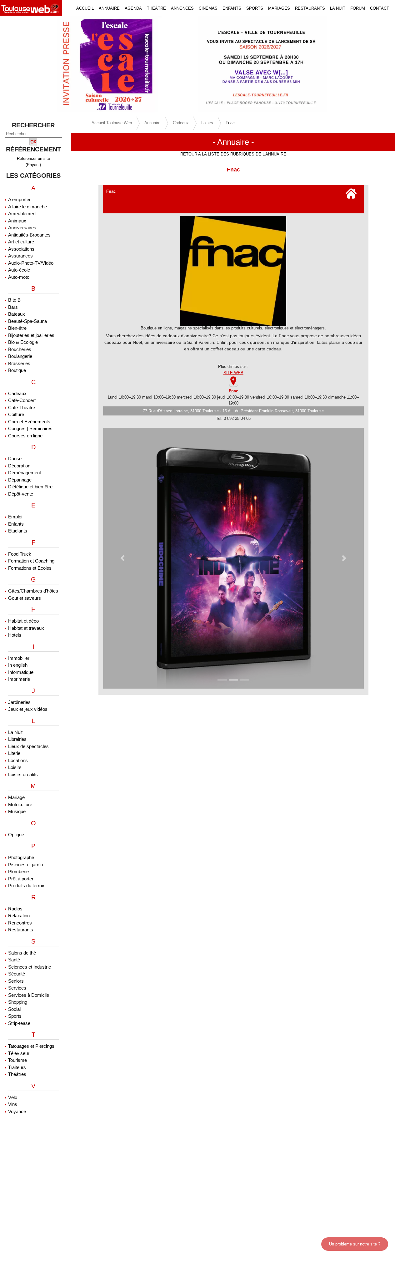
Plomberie (18, 871)
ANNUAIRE (109, 8)
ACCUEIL (85, 8)
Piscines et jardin (25, 864)
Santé (14, 959)
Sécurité (16, 973)
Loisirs (15, 767)
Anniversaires (22, 227)
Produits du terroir (26, 885)
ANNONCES (182, 8)
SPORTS (254, 8)
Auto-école (19, 269)
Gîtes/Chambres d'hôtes (33, 590)
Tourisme (17, 1060)
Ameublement (22, 213)
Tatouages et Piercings (31, 1046)
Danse (15, 458)
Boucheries (19, 349)
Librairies (17, 739)
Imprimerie (19, 679)
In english (18, 665)
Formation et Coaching (31, 560)
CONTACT (379, 8)
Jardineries (19, 702)
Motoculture (20, 804)
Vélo (12, 1097)
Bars (13, 307)
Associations (21, 249)
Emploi (15, 516)
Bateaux (16, 314)
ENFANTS (231, 8)
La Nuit (15, 732)
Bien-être (17, 328)
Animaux (17, 220)
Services (17, 987)
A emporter (19, 199)
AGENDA (133, 8)
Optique (16, 834)
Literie (14, 753)
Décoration (19, 465)
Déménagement (24, 472)
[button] (30, 64)
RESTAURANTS (310, 8)
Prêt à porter (20, 878)
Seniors (16, 981)
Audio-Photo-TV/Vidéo (30, 263)
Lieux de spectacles (28, 746)
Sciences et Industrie (29, 967)
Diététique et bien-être (30, 486)
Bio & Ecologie (23, 342)
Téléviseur (18, 1053)
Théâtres (17, 1074)
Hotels (14, 635)
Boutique (17, 370)
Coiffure (16, 414)
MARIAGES (279, 8)
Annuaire (152, 122)
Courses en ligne (25, 435)
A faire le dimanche (27, 206)
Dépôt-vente (20, 494)
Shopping (17, 1002)
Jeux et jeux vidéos (28, 709)
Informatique (20, 672)
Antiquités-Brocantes (29, 234)
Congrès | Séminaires (30, 428)
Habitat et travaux (26, 628)
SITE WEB (233, 372)
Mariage (16, 797)
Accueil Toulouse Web (112, 122)
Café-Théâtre (21, 407)
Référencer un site (33, 158)
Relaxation (19, 915)
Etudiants (17, 530)
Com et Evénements (29, 421)
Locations (18, 760)
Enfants (16, 524)
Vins (12, 1104)
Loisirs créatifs (23, 774)
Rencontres (20, 922)
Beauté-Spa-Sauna (27, 321)
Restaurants (20, 929)
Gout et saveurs (24, 598)
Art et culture (21, 241)
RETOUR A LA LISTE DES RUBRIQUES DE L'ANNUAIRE (233, 154)
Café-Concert (22, 400)
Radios (15, 908)
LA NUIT (337, 8)
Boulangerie (20, 356)
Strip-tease (19, 1023)
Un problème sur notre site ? (354, 1244)
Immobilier (18, 658)
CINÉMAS (208, 8)
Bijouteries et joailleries (31, 335)
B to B (14, 300)
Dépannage (20, 479)
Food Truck (19, 554)
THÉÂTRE (156, 8)
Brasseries (19, 363)
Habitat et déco (23, 621)
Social (14, 1009)
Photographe (21, 857)
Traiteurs (17, 1067)
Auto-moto (18, 277)
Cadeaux (17, 393)
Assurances (20, 255)
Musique (17, 811)
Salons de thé (22, 952)
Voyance (17, 1111)
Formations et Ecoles (30, 568)
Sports (15, 1016)
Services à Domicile (28, 995)
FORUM (357, 8)
